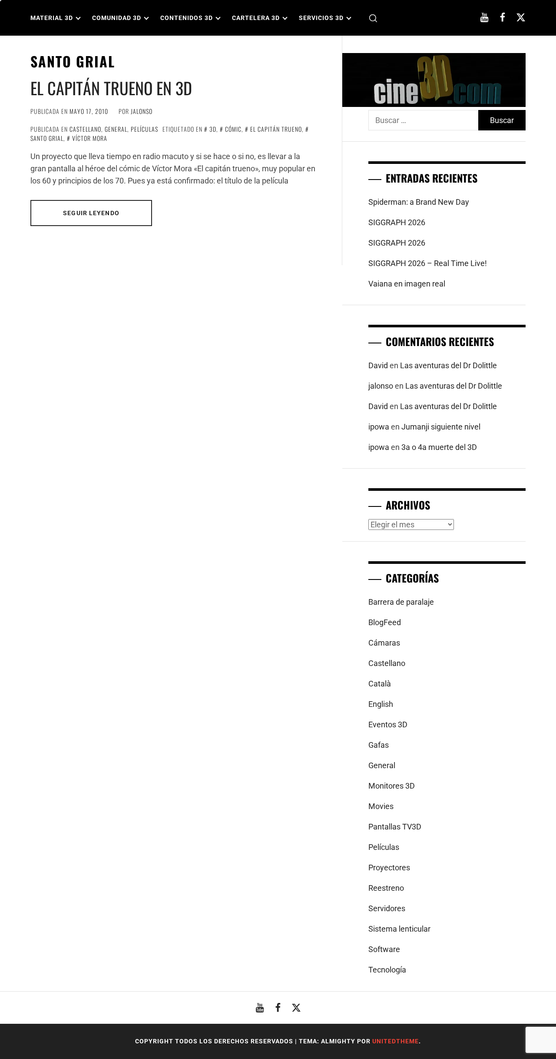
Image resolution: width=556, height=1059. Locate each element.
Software (384, 949)
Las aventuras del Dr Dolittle (448, 365)
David (378, 365)
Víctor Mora (89, 138)
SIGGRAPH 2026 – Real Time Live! (427, 263)
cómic (233, 128)
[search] (373, 18)
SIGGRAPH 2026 (396, 222)
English (380, 704)
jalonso (141, 111)
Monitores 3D (391, 785)
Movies (381, 806)
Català (379, 683)
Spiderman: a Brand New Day (418, 201)
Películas (144, 128)
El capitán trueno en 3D (111, 88)
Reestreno (386, 887)
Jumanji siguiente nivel (440, 426)
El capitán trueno (276, 128)
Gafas (378, 744)
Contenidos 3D (186, 17)
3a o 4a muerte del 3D (439, 447)
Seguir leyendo (91, 213)
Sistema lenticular (399, 928)
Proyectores (389, 867)
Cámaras (384, 642)
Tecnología (387, 969)
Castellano (85, 128)
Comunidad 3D (116, 17)
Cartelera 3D (256, 17)
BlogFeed (384, 622)
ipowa (378, 426)
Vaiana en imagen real (406, 283)
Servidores (386, 908)
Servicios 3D (321, 17)
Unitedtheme (395, 1041)
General (116, 128)
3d (212, 128)
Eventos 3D (387, 724)
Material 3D (51, 17)
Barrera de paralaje (401, 601)
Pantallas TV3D (394, 826)
